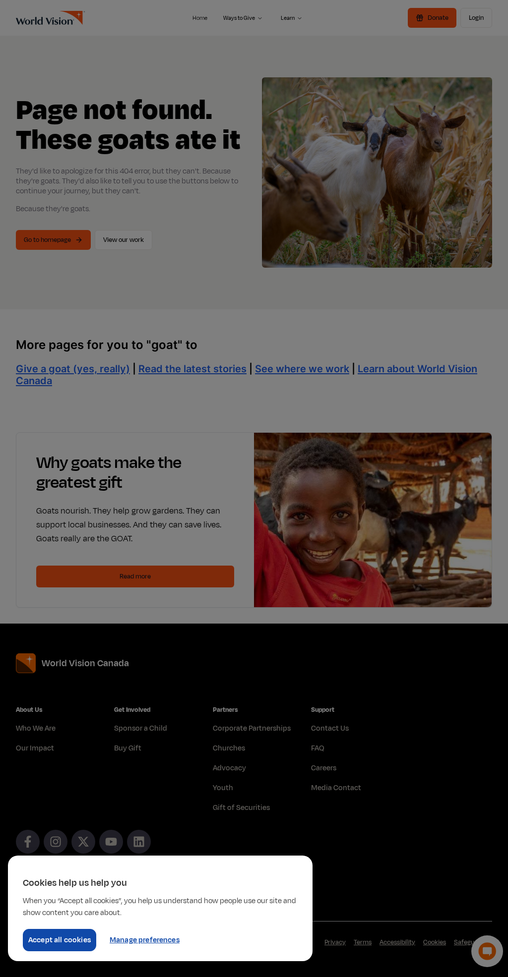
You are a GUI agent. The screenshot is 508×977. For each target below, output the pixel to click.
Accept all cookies (59, 940)
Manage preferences (145, 940)
